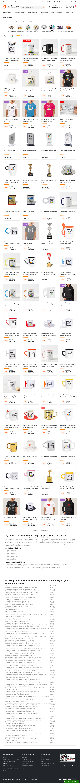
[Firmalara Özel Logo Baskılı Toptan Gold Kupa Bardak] (11, 445)
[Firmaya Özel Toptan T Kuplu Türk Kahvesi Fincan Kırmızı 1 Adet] (30, 322)
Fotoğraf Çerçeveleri (56, 12)
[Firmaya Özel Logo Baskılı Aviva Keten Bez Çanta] (30, 78)
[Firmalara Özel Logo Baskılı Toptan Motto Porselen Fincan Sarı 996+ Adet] (68, 476)
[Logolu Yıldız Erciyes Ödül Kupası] (49, 169)
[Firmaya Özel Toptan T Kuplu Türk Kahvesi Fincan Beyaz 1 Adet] (49, 322)
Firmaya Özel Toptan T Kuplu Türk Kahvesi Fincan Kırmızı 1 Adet (30, 335)
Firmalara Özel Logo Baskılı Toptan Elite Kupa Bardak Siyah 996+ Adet (30, 274)
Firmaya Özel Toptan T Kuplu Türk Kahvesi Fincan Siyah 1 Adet (30, 519)
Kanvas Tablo (43, 12)
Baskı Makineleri (7, 18)
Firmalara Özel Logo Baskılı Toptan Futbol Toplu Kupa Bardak (49, 305)
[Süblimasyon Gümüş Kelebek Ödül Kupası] (49, 231)
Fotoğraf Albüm (19, 12)
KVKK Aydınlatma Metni (27, 765)
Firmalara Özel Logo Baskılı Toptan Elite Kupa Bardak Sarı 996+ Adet (68, 396)
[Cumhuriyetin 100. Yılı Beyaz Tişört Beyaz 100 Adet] (49, 506)
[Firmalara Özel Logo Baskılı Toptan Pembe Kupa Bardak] (49, 353)
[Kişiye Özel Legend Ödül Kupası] (30, 169)
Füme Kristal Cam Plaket (30, 150)
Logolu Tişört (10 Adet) (10, 517)
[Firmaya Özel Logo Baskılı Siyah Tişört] (68, 78)
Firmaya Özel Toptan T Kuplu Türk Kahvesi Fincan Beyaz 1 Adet (48, 335)
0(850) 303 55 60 (57, 7)
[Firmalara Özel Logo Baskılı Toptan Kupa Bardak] (30, 47)
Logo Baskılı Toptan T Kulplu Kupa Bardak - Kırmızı (29, 396)
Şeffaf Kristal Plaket (10, 150)
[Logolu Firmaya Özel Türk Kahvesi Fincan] (30, 445)
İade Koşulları (25, 763)
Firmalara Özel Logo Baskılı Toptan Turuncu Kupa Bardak (30, 305)
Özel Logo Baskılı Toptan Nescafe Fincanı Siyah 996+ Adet (67, 366)
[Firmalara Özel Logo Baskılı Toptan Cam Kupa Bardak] (68, 445)
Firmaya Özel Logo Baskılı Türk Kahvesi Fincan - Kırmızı (30, 427)
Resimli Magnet (32, 12)
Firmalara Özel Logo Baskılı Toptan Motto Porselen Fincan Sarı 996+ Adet (68, 488)
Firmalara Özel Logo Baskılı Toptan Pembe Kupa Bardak (49, 366)
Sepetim (51, 2)
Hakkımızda (60, 2)
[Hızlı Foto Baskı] (12, 7)
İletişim (66, 2)
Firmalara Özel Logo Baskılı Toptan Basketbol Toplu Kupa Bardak (11, 427)
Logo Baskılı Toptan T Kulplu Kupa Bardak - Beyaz (66, 335)
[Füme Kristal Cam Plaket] (30, 139)
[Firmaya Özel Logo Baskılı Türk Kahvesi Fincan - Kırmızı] (30, 414)
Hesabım (42, 2)
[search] (43, 7)
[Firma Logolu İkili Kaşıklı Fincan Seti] (68, 108)
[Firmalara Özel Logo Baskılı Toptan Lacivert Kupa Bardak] (68, 200)
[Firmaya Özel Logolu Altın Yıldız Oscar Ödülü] (49, 476)
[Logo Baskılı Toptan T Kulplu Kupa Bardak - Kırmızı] (30, 384)
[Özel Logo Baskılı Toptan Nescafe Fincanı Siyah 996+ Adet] (68, 353)
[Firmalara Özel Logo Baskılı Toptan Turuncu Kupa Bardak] (30, 292)
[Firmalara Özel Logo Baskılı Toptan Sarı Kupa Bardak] (11, 261)
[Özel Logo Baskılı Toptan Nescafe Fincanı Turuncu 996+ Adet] (30, 353)
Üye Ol (47, 2)
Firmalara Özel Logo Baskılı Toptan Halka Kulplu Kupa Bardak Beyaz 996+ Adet (49, 213)
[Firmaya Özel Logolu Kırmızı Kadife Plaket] (11, 200)
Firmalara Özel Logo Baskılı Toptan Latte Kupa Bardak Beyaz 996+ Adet (68, 427)
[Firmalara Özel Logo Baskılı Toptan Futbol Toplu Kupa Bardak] (49, 292)
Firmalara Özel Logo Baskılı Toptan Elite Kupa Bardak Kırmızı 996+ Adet (11, 335)
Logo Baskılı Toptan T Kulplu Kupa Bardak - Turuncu (47, 396)
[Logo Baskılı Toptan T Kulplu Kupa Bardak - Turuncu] (49, 384)
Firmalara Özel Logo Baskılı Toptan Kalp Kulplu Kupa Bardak (49, 458)
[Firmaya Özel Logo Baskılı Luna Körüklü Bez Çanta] (49, 78)
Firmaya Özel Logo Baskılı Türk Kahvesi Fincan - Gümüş (67, 182)
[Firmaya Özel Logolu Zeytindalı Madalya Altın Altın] (49, 261)
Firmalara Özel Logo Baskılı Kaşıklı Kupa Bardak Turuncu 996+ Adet (68, 243)
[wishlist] (70, 6)
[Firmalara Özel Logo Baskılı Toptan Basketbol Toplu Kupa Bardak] (11, 414)
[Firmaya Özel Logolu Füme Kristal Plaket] (68, 139)
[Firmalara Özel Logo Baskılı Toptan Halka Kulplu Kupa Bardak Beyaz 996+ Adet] (49, 200)
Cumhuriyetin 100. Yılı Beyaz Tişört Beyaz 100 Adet (48, 519)
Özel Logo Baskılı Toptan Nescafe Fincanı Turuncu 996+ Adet (30, 366)
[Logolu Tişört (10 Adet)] (11, 506)
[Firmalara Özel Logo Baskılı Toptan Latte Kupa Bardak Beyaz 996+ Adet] (68, 414)
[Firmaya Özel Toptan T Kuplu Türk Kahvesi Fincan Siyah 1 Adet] (30, 506)
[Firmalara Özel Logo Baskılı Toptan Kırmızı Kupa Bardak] (68, 47)
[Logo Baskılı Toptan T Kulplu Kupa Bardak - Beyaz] (68, 322)
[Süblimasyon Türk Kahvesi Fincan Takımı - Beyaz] (11, 78)
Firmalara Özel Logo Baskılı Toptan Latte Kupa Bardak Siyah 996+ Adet (12, 182)
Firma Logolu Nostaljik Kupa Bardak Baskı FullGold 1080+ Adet (49, 427)
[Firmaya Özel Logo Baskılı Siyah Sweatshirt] (68, 292)
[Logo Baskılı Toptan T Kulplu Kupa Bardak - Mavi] (68, 261)
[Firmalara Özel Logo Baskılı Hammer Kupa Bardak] (11, 353)
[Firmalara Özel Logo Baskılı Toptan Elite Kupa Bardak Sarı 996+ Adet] (68, 384)
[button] (75, 6)
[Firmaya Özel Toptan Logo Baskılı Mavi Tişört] (30, 108)
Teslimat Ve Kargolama (27, 761)
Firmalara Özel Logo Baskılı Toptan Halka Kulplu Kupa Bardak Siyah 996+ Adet (11, 488)
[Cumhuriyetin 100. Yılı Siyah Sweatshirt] (68, 506)
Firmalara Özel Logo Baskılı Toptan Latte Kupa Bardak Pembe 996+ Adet (31, 488)
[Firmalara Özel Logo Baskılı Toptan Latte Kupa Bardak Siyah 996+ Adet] (11, 169)
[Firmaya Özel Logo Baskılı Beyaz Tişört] (11, 108)
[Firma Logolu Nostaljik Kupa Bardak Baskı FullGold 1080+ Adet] (49, 414)
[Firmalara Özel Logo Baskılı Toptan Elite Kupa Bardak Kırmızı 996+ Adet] (11, 322)
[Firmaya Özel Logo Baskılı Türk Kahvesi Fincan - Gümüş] (68, 169)
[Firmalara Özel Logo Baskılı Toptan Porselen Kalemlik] (11, 47)
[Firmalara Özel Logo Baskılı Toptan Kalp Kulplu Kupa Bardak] (49, 445)
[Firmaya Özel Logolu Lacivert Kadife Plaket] (30, 200)
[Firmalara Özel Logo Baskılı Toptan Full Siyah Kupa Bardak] (49, 47)
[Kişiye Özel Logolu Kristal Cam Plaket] (49, 139)
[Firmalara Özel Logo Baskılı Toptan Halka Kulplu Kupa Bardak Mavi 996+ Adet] (11, 231)
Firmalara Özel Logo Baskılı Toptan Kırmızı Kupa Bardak (68, 60)
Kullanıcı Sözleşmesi (26, 759)
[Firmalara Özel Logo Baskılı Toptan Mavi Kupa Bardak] (11, 292)
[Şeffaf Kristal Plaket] (11, 139)
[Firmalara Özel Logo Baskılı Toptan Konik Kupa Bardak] (11, 384)
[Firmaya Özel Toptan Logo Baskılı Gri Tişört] (30, 231)
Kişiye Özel (68, 12)
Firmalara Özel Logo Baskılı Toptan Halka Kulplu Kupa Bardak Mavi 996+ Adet (11, 243)
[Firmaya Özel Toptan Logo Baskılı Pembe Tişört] (49, 108)
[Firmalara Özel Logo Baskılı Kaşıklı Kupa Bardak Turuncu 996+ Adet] (68, 231)
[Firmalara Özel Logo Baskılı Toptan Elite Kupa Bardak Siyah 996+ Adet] (30, 261)
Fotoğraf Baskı (7, 12)
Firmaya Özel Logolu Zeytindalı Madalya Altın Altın (48, 274)
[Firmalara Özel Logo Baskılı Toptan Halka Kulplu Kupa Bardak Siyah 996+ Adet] (11, 476)
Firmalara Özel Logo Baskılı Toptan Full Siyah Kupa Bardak (49, 60)
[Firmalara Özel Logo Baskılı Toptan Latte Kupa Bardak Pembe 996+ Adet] (30, 476)
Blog (55, 2)
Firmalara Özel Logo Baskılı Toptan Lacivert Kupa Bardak (68, 213)
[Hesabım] (67, 6)
